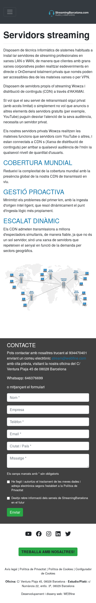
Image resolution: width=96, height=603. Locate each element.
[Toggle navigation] (10, 11)
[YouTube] (28, 534)
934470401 (78, 352)
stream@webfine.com (69, 358)
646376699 (34, 377)
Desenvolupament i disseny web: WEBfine (48, 594)
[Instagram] (48, 534)
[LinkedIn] (58, 534)
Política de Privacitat (33, 569)
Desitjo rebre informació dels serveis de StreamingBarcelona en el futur (49, 500)
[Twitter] (68, 534)
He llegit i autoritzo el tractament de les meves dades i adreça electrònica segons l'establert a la (46, 485)
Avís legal (11, 569)
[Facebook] (39, 534)
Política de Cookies (60, 569)
